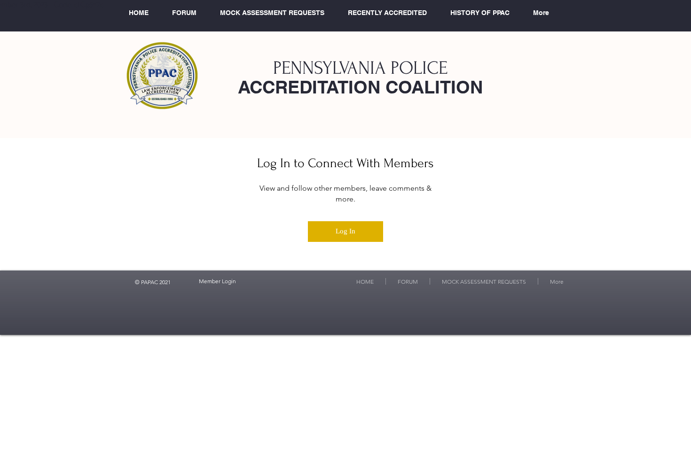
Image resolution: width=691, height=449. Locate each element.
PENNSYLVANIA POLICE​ (360, 68)
